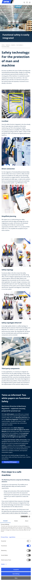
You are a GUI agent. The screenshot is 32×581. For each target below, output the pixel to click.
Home (3, 45)
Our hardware (19, 45)
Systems (13, 45)
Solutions (8, 45)
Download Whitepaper (10, 462)
